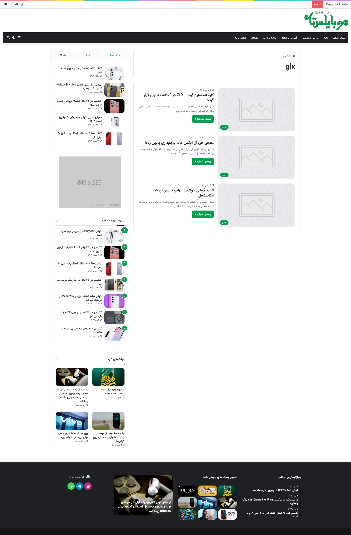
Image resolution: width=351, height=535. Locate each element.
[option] (143, 495)
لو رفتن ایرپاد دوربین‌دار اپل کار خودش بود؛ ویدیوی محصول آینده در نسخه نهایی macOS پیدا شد (72, 395)
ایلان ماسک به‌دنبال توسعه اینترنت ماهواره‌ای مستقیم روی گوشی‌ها (108, 437)
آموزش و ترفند (289, 38)
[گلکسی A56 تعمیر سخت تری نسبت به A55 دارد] (114, 334)
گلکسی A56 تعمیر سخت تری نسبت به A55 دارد (81, 331)
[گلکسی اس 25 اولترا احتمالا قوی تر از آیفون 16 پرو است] (114, 106)
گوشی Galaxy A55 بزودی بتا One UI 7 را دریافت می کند (80, 298)
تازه (88, 55)
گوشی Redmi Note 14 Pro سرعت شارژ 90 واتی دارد (80, 135)
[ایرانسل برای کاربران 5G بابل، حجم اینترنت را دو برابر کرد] (207, 491)
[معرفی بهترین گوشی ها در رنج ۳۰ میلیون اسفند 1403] (114, 122)
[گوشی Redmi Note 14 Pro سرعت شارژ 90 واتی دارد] (114, 138)
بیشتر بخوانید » (203, 119)
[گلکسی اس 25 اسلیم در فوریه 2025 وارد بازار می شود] (114, 317)
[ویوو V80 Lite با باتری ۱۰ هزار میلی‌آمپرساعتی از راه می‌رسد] (72, 421)
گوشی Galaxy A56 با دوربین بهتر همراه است (81, 70)
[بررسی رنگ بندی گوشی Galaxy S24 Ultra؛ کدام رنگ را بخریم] (114, 90)
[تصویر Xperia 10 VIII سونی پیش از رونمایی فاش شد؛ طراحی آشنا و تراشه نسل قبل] (207, 514)
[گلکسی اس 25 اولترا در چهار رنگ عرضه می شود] (114, 285)
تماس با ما (240, 38)
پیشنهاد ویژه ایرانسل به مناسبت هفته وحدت (112, 391)
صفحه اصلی (339, 38)
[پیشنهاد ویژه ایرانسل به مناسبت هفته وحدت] (108, 377)
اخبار (325, 38)
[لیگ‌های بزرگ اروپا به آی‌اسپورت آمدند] (187, 514)
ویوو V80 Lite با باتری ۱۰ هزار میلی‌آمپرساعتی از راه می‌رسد (73, 435)
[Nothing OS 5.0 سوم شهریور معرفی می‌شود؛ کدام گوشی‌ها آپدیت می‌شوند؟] (227, 514)
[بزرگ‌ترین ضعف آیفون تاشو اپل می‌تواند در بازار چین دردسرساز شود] (187, 491)
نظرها (63, 55)
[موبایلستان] (326, 20)
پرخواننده (115, 55)
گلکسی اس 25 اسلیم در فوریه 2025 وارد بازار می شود (81, 314)
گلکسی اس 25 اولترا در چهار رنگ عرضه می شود (79, 282)
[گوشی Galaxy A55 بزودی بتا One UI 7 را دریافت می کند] (114, 301)
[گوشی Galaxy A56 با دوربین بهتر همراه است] (114, 73)
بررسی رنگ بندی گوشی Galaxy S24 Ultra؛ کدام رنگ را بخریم (79, 87)
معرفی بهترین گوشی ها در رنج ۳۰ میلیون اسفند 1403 (80, 119)
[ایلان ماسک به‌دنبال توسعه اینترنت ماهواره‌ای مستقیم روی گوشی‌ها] (108, 421)
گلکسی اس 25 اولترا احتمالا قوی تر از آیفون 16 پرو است (79, 103)
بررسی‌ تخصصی (310, 38)
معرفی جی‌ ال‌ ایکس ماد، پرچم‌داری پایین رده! (179, 143)
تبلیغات (254, 38)
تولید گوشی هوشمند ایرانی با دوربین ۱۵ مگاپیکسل (184, 193)
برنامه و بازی (270, 38)
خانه (290, 56)
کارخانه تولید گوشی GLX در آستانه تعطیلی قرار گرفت (179, 97)
